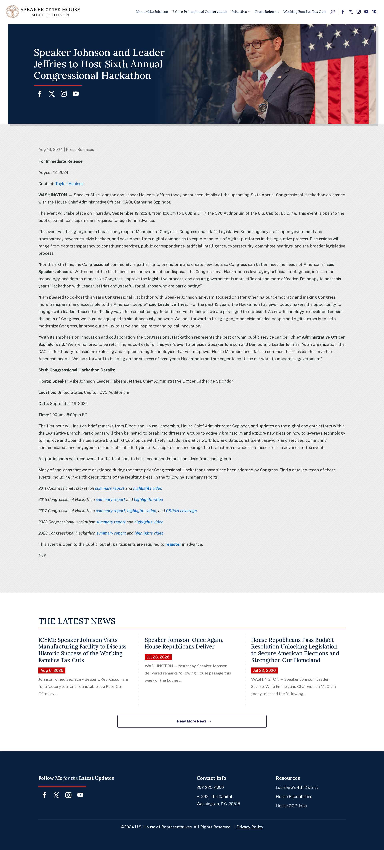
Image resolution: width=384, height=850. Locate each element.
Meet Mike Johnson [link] (152, 11)
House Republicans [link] (294, 796)
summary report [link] (109, 488)
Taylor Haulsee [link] (69, 183)
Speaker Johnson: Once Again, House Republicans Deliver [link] (184, 643)
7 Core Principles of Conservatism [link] (200, 11)
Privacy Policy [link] (250, 827)
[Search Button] (332, 11)
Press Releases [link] (267, 11)
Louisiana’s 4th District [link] (297, 787)
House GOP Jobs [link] (291, 805)
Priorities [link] (239, 11)
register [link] (173, 544)
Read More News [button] (192, 721)
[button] (343, 12)
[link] (43, 11)
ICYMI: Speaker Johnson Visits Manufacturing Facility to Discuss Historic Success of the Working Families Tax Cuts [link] (82, 650)
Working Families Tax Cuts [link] (304, 11)
